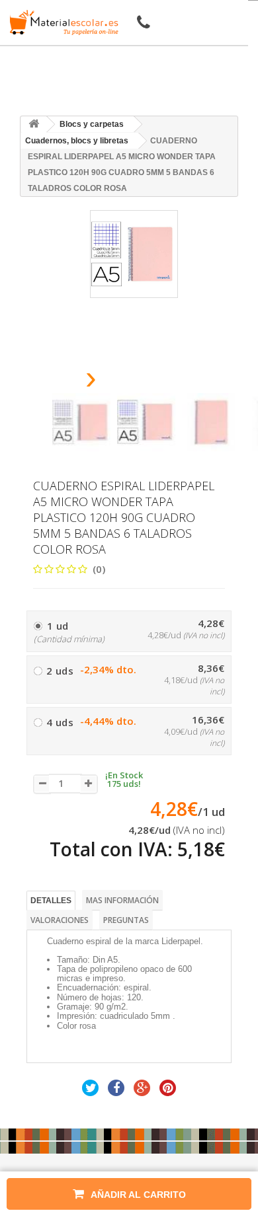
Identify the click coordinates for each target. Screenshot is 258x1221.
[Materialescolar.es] (61, 22)
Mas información (122, 900)
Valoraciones (59, 920)
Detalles (50, 900)
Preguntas (126, 920)
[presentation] (57, 381)
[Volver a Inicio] (33, 124)
